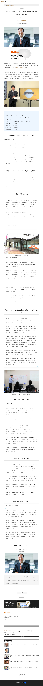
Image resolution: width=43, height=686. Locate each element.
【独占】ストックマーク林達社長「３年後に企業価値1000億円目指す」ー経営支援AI (24, 656)
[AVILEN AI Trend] (6, 1)
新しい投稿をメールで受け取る (10, 634)
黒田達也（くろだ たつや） (11, 129)
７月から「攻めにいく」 (10, 119)
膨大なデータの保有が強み (11, 125)
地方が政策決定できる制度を (11, 127)
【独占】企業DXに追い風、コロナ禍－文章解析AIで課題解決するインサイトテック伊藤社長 (24, 650)
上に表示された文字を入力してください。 (32, 630)
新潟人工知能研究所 (20, 67)
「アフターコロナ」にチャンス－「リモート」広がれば (17, 117)
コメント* (5, 619)
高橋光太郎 (24, 20)
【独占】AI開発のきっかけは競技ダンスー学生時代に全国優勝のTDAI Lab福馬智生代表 (24, 668)
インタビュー (21, 17)
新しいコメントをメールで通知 (10, 632)
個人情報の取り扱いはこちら (8, 630)
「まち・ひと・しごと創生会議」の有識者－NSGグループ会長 (18, 121)
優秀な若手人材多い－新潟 (11, 123)
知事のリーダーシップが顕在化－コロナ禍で (14, 115)
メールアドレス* (6, 627)
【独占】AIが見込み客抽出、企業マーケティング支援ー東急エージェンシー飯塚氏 (24, 661)
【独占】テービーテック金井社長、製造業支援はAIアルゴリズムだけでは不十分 (23, 644)
